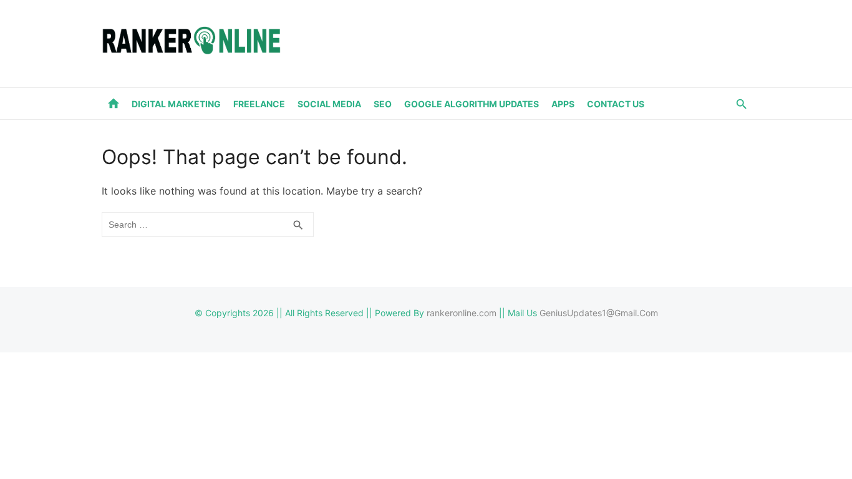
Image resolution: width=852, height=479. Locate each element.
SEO (383, 104)
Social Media (329, 104)
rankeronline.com (461, 312)
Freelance (259, 104)
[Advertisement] (523, 41)
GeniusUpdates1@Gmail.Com (599, 312)
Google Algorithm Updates (471, 104)
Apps (562, 104)
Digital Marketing (176, 104)
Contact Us (615, 104)
